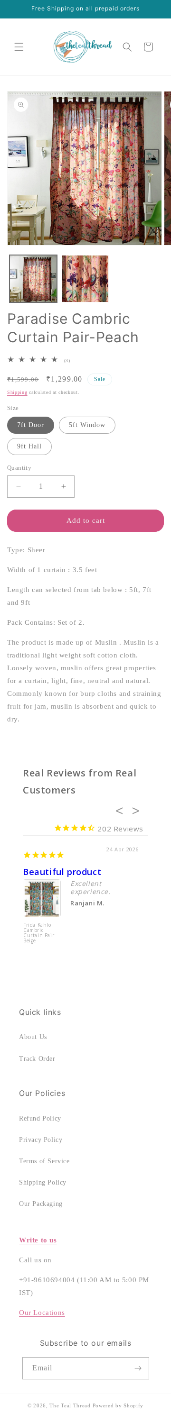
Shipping (17, 392)
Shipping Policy (42, 1182)
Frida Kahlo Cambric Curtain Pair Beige (38, 933)
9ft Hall (29, 446)
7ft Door (30, 425)
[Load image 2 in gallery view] (85, 278)
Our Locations (42, 1312)
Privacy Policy (40, 1139)
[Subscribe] (138, 1368)
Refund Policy (40, 1118)
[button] (19, 46)
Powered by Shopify (118, 1405)
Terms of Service (44, 1161)
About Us (33, 1036)
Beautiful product (62, 871)
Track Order (37, 1058)
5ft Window (87, 425)
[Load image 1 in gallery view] (33, 278)
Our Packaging (41, 1203)
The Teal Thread (70, 1405)
